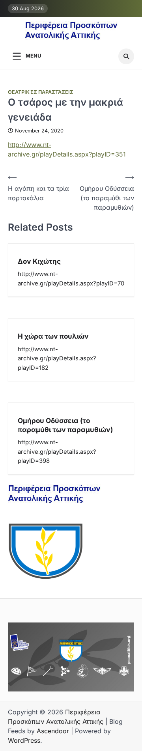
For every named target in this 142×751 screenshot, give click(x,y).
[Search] (126, 56)
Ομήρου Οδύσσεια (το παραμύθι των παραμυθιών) (65, 424)
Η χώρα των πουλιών (53, 336)
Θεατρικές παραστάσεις (40, 92)
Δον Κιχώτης (39, 261)
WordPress (24, 740)
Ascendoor (53, 731)
